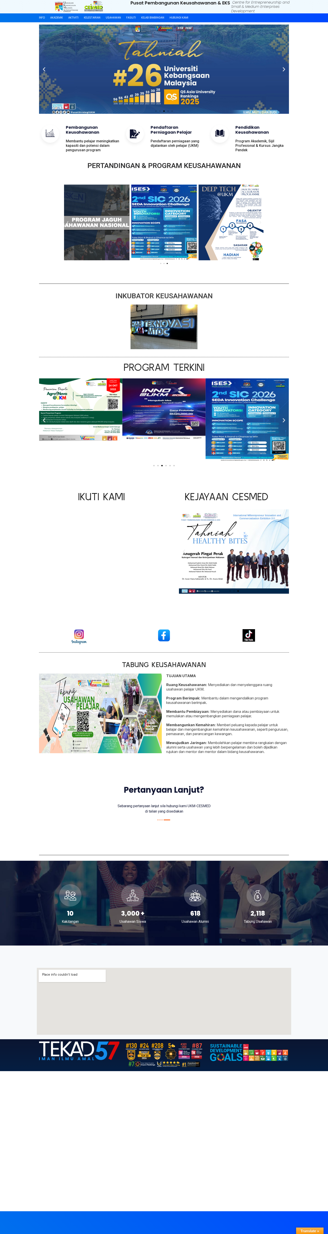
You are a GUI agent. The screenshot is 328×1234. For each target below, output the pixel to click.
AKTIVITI (73, 17)
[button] (44, 69)
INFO (42, 17)
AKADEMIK (56, 17)
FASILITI (131, 17)
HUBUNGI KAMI (179, 17)
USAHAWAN (113, 17)
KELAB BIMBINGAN (152, 17)
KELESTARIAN (92, 17)
